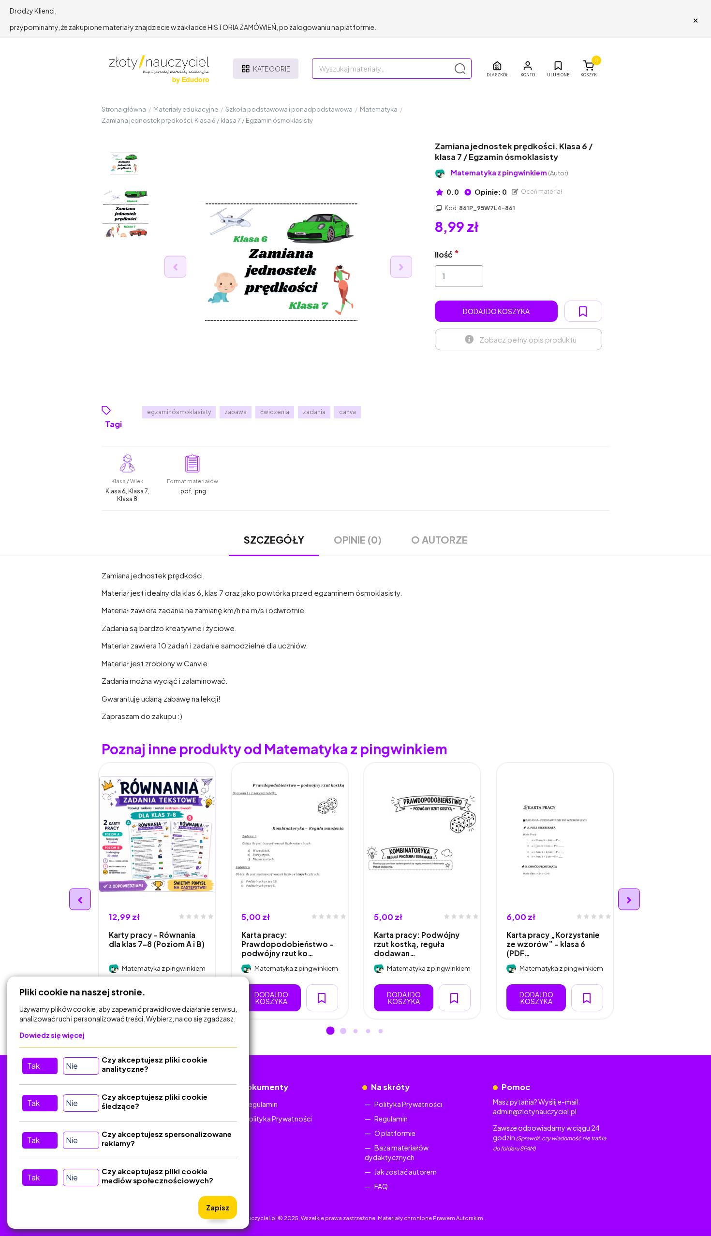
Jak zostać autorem (405, 1171)
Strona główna (124, 109)
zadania (314, 412)
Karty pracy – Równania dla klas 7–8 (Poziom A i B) (157, 939)
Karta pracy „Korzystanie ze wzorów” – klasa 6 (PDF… (553, 944)
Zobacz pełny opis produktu (528, 339)
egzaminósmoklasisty (179, 412)
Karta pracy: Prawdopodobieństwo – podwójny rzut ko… (287, 944)
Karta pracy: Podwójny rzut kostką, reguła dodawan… (416, 944)
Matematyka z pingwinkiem (509, 173)
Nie (72, 1066)
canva (347, 412)
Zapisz (217, 1207)
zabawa (235, 412)
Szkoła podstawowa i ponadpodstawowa (289, 109)
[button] (528, 68)
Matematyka (379, 109)
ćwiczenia (274, 412)
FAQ (381, 1186)
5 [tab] (380, 1031)
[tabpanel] (157, 891)
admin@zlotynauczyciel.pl (535, 1111)
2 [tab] (343, 1031)
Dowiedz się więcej (52, 1035)
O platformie (394, 1133)
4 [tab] (368, 1031)
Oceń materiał (541, 191)
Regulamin (261, 1104)
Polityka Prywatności (278, 1118)
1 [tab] (330, 1031)
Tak (33, 1066)
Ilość (444, 254)
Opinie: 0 (490, 191)
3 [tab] (355, 1031)
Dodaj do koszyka (496, 311)
